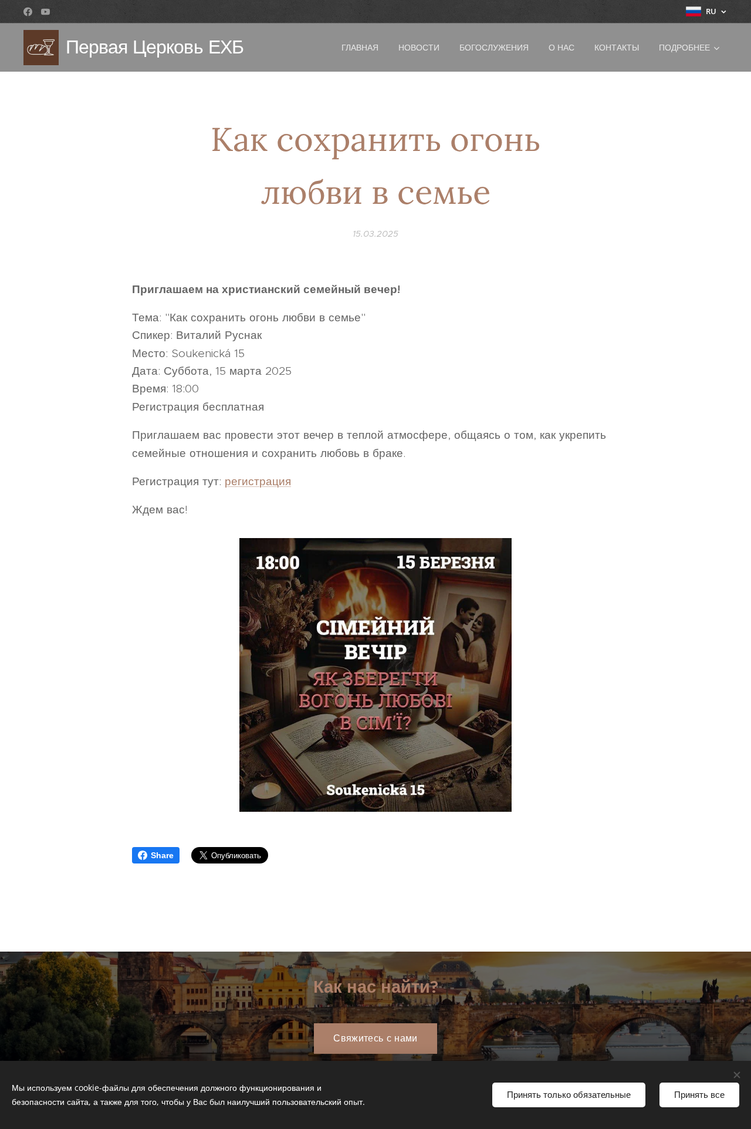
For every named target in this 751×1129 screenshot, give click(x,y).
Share (162, 855)
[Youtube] (45, 12)
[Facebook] (28, 12)
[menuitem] (359, 47)
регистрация (258, 481)
